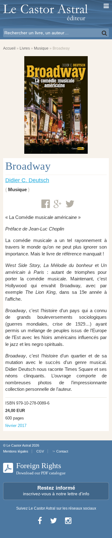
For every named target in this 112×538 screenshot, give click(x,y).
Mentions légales (15, 451)
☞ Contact (60, 451)
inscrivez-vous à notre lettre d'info (56, 491)
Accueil (9, 48)
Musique (41, 48)
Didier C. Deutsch (27, 180)
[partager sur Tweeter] (70, 204)
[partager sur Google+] (58, 204)
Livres (25, 48)
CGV (40, 451)
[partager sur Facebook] (45, 204)
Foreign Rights (41, 468)
